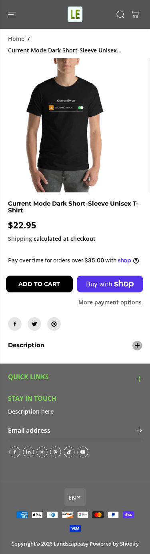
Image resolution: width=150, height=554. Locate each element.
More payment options (110, 302)
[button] (13, 14)
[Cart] (135, 14)
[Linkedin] (28, 452)
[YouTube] (83, 452)
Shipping (20, 238)
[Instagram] (42, 452)
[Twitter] (34, 324)
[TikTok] (69, 452)
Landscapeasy (71, 543)
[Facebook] (15, 324)
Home (16, 38)
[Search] (120, 14)
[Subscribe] (139, 431)
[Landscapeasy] (75, 14)
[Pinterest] (54, 324)
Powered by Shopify (114, 543)
